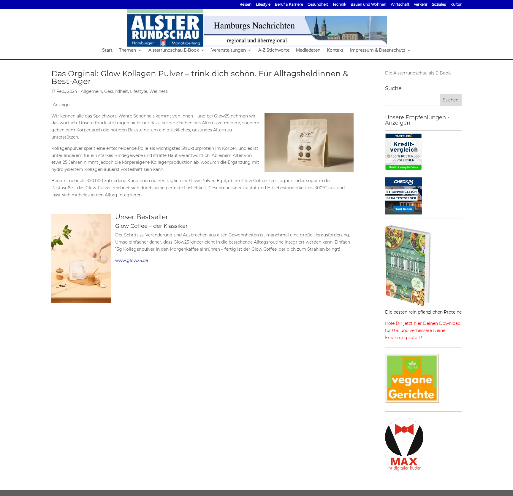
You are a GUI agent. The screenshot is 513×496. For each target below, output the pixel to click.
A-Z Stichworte (273, 50)
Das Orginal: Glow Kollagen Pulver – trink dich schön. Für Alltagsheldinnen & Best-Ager (199, 77)
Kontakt (335, 50)
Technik (339, 5)
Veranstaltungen (228, 50)
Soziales (439, 5)
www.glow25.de (131, 260)
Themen (127, 50)
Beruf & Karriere (289, 5)
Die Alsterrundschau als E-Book (418, 73)
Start (107, 50)
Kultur (456, 5)
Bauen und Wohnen (368, 5)
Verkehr (421, 5)
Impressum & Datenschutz (377, 50)
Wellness (158, 91)
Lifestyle (263, 5)
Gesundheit (318, 5)
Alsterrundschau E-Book (173, 50)
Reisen (245, 5)
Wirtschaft (400, 5)
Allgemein (91, 91)
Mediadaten (308, 50)
